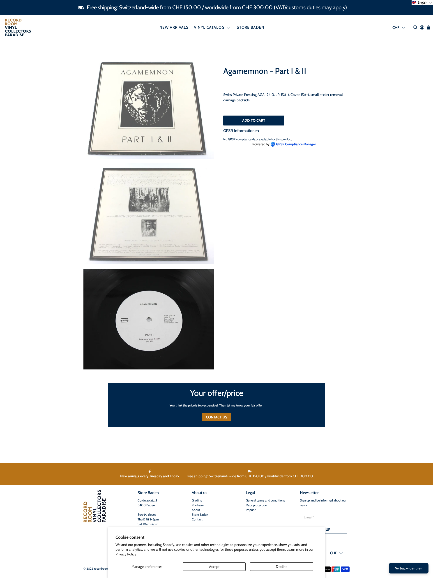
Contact (197, 519)
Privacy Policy (125, 554)
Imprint (251, 510)
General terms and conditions (265, 500)
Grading (197, 500)
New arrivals (174, 27)
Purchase (198, 505)
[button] (422, 2)
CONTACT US (216, 417)
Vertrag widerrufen (408, 568)
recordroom (101, 568)
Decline (281, 566)
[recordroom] (18, 27)
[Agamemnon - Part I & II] (148, 108)
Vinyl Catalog (209, 27)
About (196, 510)
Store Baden (250, 27)
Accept (214, 566)
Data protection (256, 505)
